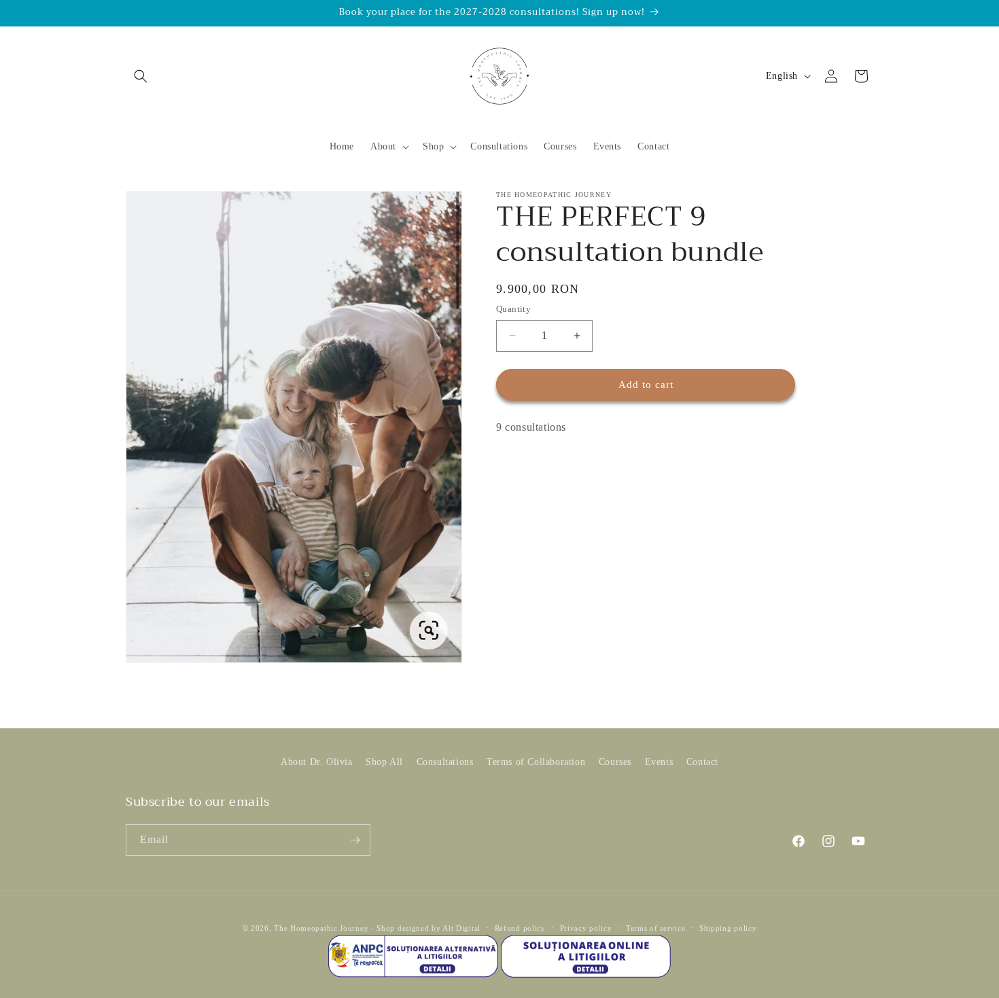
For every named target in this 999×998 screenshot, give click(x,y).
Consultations (445, 762)
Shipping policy (728, 928)
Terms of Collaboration (536, 762)
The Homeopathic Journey (321, 928)
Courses (615, 762)
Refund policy (520, 928)
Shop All (384, 762)
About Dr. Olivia (317, 762)
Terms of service (655, 928)
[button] (141, 76)
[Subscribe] (355, 840)
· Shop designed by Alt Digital (425, 928)
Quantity (513, 309)
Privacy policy (586, 928)
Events (659, 762)
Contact (702, 762)
